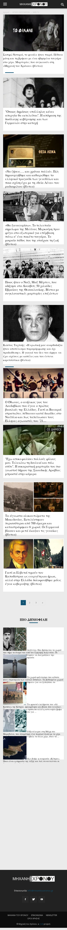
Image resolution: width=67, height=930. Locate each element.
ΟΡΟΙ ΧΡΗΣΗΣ (33, 918)
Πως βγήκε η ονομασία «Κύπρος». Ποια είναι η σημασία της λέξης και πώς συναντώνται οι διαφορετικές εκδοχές (31, 761)
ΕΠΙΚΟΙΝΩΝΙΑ (37, 915)
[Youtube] (42, 899)
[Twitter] (33, 899)
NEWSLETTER (51, 915)
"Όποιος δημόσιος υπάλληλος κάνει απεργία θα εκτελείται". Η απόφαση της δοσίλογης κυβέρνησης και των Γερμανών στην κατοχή (33, 117)
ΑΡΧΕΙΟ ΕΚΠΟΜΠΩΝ (21, 12)
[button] (62, 4)
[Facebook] (25, 899)
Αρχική (6, 12)
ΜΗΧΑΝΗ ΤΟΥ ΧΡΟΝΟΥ (18, 915)
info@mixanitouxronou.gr (40, 890)
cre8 (41, 924)
